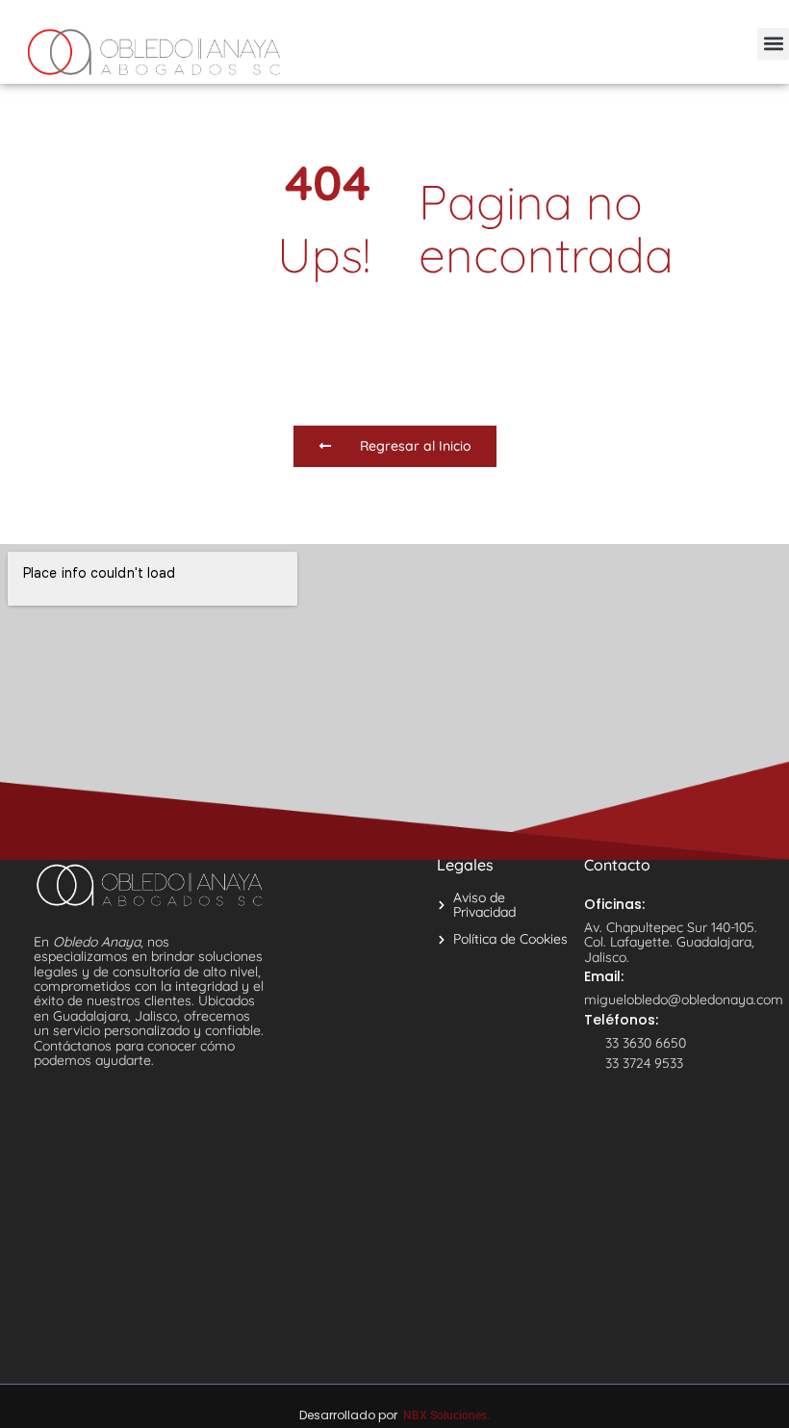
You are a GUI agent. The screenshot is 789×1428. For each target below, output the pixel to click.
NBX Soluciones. (446, 1415)
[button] (773, 44)
